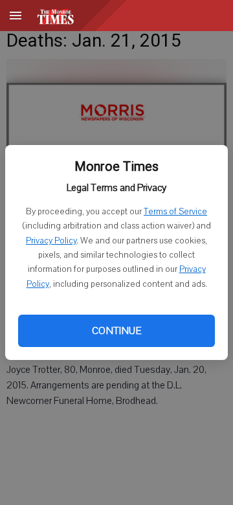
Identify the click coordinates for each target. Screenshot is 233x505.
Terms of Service (175, 212)
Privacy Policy (51, 241)
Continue (116, 330)
